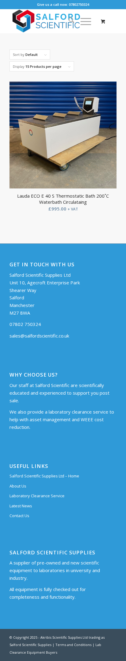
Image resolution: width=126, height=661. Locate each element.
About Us (17, 486)
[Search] (68, 21)
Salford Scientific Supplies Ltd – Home (44, 476)
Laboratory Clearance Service (37, 495)
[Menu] (82, 21)
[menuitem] (68, 21)
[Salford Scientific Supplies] (52, 21)
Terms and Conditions (73, 644)
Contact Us (19, 515)
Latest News (20, 506)
